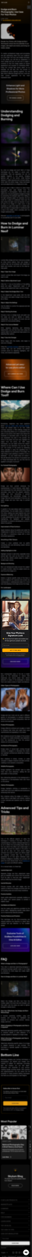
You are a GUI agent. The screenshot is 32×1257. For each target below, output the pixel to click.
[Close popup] (29, 598)
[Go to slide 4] (16, 628)
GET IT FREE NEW (15, 650)
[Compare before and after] (15, 615)
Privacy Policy (20, 655)
